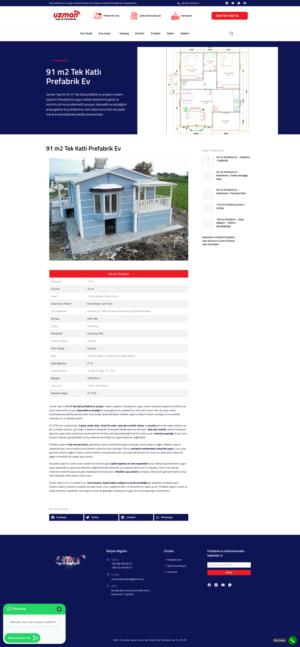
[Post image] (208, 161)
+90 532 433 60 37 (190, 3)
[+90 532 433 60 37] (179, 3)
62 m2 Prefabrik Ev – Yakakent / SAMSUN (233, 158)
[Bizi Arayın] (292, 640)
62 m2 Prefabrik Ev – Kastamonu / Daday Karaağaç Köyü (232, 175)
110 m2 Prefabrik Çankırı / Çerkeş (230, 206)
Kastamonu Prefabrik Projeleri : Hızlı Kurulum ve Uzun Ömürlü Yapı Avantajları (219, 240)
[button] (53, 211)
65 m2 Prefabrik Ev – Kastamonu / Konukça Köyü (231, 191)
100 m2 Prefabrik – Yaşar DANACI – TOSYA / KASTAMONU (230, 223)
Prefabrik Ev (61, 60)
